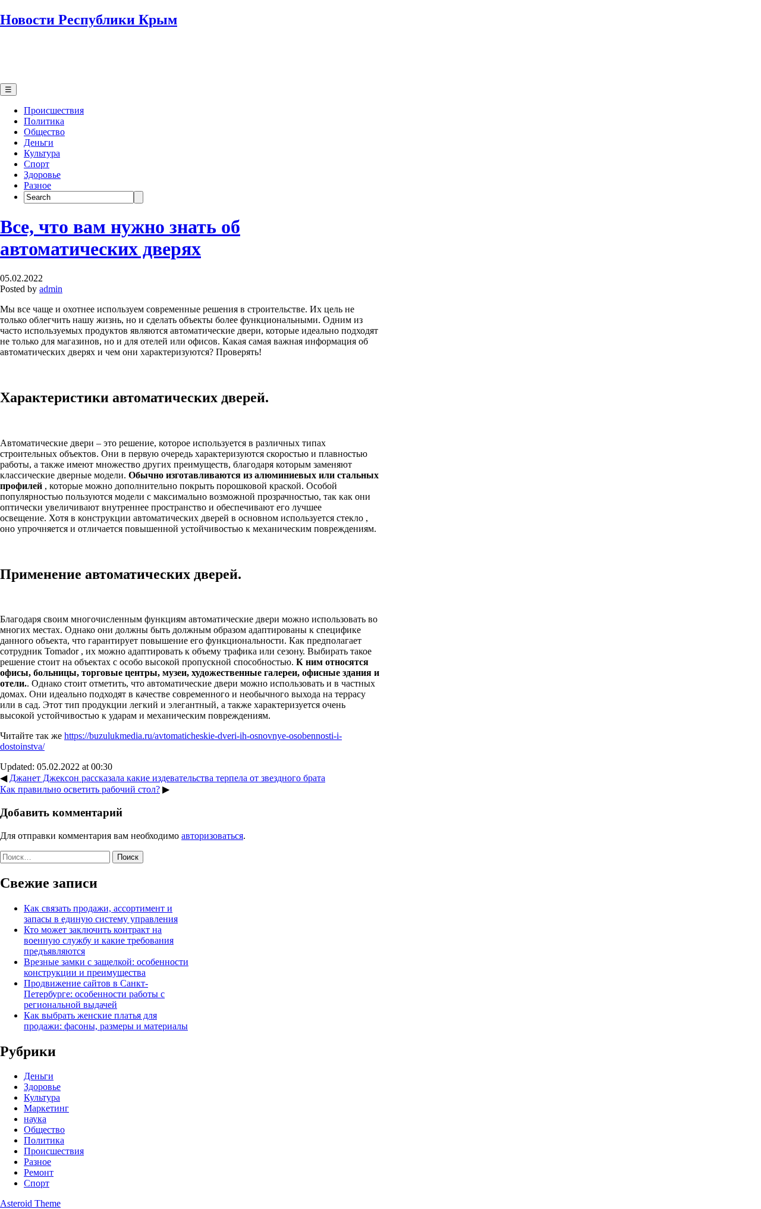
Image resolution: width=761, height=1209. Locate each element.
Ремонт (39, 1172)
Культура (42, 153)
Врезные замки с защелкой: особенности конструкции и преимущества (106, 967)
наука (35, 1119)
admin (50, 289)
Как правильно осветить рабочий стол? (80, 789)
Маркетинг (46, 1108)
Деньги (39, 142)
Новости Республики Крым (88, 19)
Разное (37, 185)
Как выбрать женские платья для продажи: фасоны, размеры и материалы (106, 1020)
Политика (44, 121)
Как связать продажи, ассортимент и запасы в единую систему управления (101, 913)
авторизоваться (212, 836)
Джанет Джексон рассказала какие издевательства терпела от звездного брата (167, 778)
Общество (44, 132)
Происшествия (54, 110)
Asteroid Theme (30, 1203)
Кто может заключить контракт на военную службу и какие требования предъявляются (99, 940)
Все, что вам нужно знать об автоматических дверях (120, 237)
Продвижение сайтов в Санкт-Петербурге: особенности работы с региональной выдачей (94, 994)
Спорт (36, 164)
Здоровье (42, 175)
